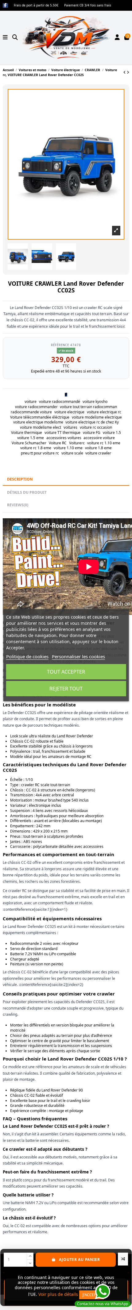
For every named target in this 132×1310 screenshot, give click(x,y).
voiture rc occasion (96, 427)
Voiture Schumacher (29, 443)
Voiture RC (58, 443)
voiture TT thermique (62, 432)
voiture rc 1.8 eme (35, 447)
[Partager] (66, 394)
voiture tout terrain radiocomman (88, 406)
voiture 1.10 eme (68, 447)
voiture (31, 401)
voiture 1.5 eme (30, 437)
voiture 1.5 (112, 432)
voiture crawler (98, 453)
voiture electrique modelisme (38, 422)
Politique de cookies (27, 656)
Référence (60, 345)
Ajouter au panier (79, 1259)
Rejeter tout (66, 688)
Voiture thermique (26, 432)
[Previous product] (125, 72)
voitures (70, 427)
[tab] (66, 505)
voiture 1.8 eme (98, 447)
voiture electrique (69, 412)
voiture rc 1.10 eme (103, 443)
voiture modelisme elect (40, 427)
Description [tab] (20, 479)
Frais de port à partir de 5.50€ (36, 5)
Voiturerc (77, 443)
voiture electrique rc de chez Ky (92, 422)
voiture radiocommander (36, 406)
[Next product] (128, 72)
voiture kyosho (95, 401)
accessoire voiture (99, 437)
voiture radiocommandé (59, 401)
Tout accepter (66, 671)
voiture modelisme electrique (97, 417)
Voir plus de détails (58, 1294)
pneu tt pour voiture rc (40, 453)
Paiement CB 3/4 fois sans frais (87, 5)
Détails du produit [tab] (27, 492)
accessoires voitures (63, 437)
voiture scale (72, 453)
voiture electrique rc (104, 412)
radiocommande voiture (31, 412)
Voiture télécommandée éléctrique (39, 417)
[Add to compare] (123, 1259)
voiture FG (91, 432)
